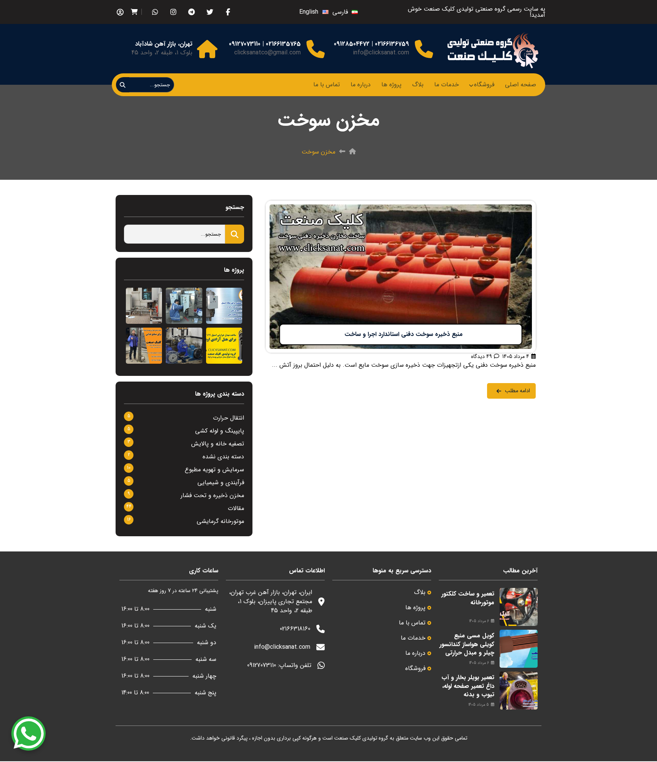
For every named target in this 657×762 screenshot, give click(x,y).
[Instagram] (173, 12)
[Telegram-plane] (191, 12)
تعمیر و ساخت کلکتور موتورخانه (467, 598)
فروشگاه (484, 84)
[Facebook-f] (228, 12)
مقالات (236, 508)
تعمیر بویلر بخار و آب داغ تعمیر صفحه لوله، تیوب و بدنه (467, 686)
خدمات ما (446, 84)
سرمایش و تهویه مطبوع (214, 469)
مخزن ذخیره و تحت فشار (212, 495)
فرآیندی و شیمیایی (220, 482)
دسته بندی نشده (223, 456)
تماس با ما (326, 84)
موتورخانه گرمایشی (220, 521)
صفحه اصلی (520, 84)
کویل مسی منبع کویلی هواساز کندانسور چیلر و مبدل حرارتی (467, 644)
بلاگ (418, 84)
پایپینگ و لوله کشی (219, 431)
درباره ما (361, 84)
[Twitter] (210, 12)
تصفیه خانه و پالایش (217, 443)
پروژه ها (391, 84)
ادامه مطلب (521, 205)
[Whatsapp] (155, 12)
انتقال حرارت (228, 418)
